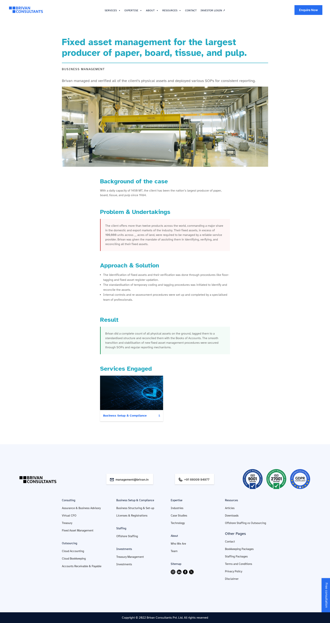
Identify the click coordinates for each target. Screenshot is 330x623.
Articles (230, 508)
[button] (119, 10)
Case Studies (179, 515)
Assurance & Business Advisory (81, 508)
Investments (124, 549)
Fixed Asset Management (77, 530)
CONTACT (191, 10)
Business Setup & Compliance (125, 415)
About (174, 536)
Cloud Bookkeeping (74, 558)
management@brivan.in (132, 479)
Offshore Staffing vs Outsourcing (245, 523)
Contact (230, 541)
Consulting (68, 500)
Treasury (67, 523)
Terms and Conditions (238, 564)
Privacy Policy (233, 571)
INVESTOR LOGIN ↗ (213, 10)
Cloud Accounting (73, 551)
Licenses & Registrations (131, 515)
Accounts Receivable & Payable (81, 566)
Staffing (121, 528)
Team (174, 551)
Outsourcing (69, 543)
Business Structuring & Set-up (135, 508)
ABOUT (150, 10)
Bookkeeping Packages (239, 549)
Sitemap (176, 564)
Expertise (176, 500)
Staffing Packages (236, 556)
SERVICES (111, 10)
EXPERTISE (131, 10)
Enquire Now (308, 10)
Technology (178, 523)
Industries (177, 508)
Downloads (232, 515)
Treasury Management (130, 557)
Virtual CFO (69, 515)
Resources (231, 500)
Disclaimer (232, 579)
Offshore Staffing (127, 536)
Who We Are (178, 543)
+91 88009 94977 (196, 479)
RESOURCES (169, 10)
